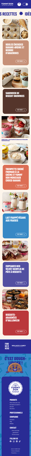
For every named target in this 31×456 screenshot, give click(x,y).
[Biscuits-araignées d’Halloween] (15, 299)
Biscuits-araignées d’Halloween (12, 317)
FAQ (11, 421)
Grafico (18, 453)
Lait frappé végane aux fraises (16, 219)
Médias (12, 423)
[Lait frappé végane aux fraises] (15, 202)
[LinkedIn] (17, 441)
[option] (15, 346)
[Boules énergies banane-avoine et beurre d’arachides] (15, 29)
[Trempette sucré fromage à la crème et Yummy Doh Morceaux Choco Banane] (15, 154)
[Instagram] (14, 441)
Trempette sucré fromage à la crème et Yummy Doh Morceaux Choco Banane (15, 174)
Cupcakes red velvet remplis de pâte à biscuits (15, 269)
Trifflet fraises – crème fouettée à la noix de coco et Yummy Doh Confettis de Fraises (15, 140)
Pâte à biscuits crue (15, 402)
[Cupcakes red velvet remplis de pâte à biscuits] (15, 251)
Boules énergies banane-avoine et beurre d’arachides (15, 49)
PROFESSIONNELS (16, 412)
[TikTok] (19, 441)
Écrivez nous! (15, 434)
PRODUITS (13, 400)
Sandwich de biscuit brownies (15, 94)
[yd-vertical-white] (7, 4)
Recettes (12, 408)
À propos (12, 419)
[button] (19, 3)
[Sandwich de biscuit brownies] (15, 78)
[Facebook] (10, 441)
